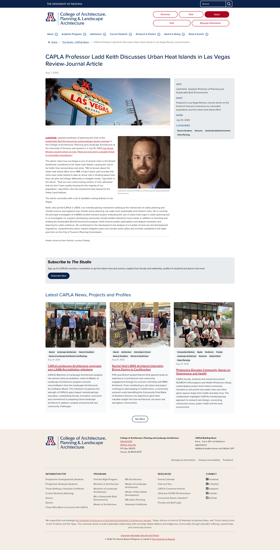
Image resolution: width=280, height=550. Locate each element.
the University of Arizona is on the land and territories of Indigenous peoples (113, 520)
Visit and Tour (165, 484)
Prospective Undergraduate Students (64, 479)
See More (140, 419)
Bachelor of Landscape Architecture (105, 490)
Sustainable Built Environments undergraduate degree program (78, 141)
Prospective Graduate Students (61, 484)
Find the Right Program (105, 479)
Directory (165, 14)
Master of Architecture (105, 504)
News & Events (196, 34)
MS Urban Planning (135, 499)
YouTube (212, 498)
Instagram (213, 488)
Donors (49, 502)
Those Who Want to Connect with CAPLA (67, 507)
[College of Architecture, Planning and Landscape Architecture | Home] (76, 18)
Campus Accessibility (209, 460)
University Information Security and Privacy (140, 535)
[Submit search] (229, 4)
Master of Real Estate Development (136, 493)
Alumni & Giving (172, 34)
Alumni (49, 498)
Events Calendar (166, 479)
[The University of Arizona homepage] (65, 4)
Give (191, 14)
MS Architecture (133, 479)
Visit (171, 23)
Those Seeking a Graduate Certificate (65, 488)
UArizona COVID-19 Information (174, 493)
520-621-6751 (126, 441)
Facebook (213, 479)
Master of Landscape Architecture (136, 486)
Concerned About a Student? (173, 498)
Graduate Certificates (136, 504)
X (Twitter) (213, 484)
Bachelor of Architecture (106, 484)
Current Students (118, 34)
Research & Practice (146, 34)
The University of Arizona (163, 539)
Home (54, 42)
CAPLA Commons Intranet (171, 488)
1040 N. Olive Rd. (128, 445)
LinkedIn (212, 493)
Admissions (96, 34)
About (50, 34)
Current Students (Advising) (60, 493)
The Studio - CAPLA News (75, 42)
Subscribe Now (58, 275)
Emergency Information (183, 460)
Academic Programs (72, 34)
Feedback (228, 460)
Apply (217, 14)
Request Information (210, 23)
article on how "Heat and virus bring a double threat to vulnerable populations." (80, 152)
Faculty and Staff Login (169, 502)
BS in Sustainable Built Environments (105, 498)
